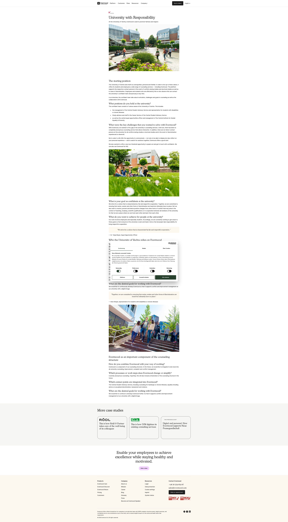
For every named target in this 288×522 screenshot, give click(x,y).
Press (123, 498)
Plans (128, 3)
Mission (123, 487)
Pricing (99, 492)
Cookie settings (150, 489)
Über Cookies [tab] (166, 248)
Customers (121, 3)
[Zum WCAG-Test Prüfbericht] (185, 498)
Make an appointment (176, 492)
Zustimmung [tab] (121, 248)
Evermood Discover (103, 487)
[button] (113, 3)
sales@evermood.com (178, 488)
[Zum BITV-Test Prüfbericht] (174, 498)
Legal (146, 484)
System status (149, 495)
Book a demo (178, 3)
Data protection (150, 487)
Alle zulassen (165, 277)
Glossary (124, 495)
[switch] (135, 271)
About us (124, 484)
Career (123, 489)
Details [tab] (144, 248)
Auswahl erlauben (144, 277)
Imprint (147, 492)
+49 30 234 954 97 (176, 484)
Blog (122, 492)
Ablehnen (122, 277)
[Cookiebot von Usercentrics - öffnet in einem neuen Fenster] (169, 243)
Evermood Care (102, 484)
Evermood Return (102, 489)
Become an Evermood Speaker (130, 501)
